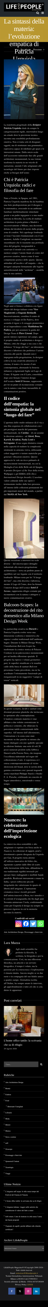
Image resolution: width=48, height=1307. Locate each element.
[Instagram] (18, 923)
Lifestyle (8, 1112)
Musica (7, 1131)
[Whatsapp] (40, 923)
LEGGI (30, 1284)
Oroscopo (8, 1149)
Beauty (7, 1088)
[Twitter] (33, 923)
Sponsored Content (12, 1161)
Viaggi (7, 1173)
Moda (7, 1118)
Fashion (8, 1094)
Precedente (26, 49)
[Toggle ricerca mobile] (37, 13)
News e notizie (10, 1137)
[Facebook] (26, 923)
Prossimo (37, 49)
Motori (7, 1125)
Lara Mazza (12, 943)
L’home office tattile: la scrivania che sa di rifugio (23, 1201)
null (6, 1143)
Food (7, 1100)
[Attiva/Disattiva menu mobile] (42, 13)
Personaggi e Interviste (33, 932)
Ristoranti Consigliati (15, 1106)
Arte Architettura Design (13, 932)
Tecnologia (9, 1167)
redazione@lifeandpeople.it (27, 1273)
